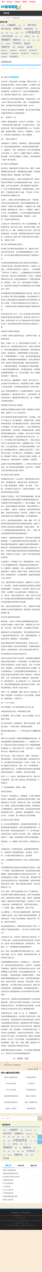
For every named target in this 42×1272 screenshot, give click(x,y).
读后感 (24, 2)
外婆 (18, 1137)
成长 (38, 36)
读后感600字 (14, 53)
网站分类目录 (30, 1215)
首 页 (3, 2)
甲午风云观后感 (8, 1183)
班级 (38, 40)
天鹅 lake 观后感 (32, 1069)
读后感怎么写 (35, 53)
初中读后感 (6, 28)
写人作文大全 (28, 1130)
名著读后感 (28, 28)
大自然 (16, 33)
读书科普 (37, 1215)
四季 (36, 29)
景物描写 (5, 39)
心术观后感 (6, 1186)
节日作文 (17, 43)
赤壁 (22, 68)
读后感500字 (4, 53)
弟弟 (4, 1144)
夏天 (7, 33)
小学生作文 (32, 2)
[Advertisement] (21, 1251)
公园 (19, 25)
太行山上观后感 (8, 1190)
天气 (22, 33)
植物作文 (17, 39)
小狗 (31, 1141)
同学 (36, 1134)
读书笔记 (21, 47)
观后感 (27, 43)
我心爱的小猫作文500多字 (11, 1177)
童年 (2, 43)
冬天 (24, 25)
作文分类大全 (25, 1213)
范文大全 (10, 2)
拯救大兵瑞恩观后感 (9, 1170)
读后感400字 (33, 50)
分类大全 (17, 2)
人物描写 (11, 24)
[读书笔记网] (21, 7)
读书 (13, 47)
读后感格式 (4, 56)
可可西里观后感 (8, 1193)
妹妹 (9, 1141)
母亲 (24, 40)
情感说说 (27, 36)
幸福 (16, 36)
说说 (26, 1155)
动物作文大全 (29, 1134)
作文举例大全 (15, 1213)
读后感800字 (25, 53)
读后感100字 (4, 50)
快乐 (21, 36)
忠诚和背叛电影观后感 (10, 1196)
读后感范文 (14, 56)
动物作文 (17, 28)
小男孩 (21, 1227)
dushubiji (5, 68)
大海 (11, 33)
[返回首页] (39, 1137)
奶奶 (4, 1141)
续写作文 (8, 43)
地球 (2, 33)
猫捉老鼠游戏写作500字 (10, 1173)
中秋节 (2, 25)
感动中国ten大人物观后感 (12, 1065)
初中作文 (32, 24)
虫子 (4, 1155)
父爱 (33, 40)
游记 (29, 40)
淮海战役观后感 (8, 1180)
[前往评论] (39, 1142)
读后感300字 (23, 50)
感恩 (33, 36)
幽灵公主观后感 (8, 1199)
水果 (4, 1151)
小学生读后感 (7, 36)
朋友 (16, 1147)
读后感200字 (13, 50)
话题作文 (5, 46)
